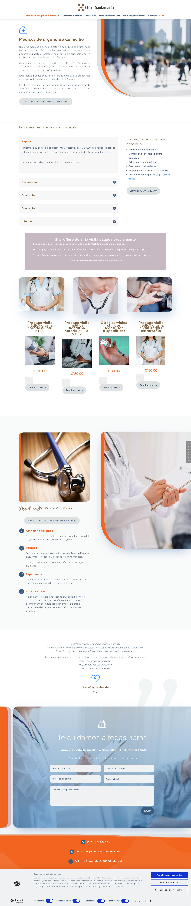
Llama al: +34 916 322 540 (143, 191)
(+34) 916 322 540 (98, 841)
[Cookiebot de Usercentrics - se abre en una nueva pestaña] (16, 901)
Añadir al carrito (37, 387)
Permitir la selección (169, 882)
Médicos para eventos (134, 16)
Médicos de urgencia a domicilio (42, 16)
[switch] (76, 901)
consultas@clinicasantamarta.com (99, 851)
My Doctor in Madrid (72, 16)
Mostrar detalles (140, 901)
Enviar (147, 811)
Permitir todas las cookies (169, 875)
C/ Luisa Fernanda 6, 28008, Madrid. (98, 861)
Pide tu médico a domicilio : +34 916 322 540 (45, 101)
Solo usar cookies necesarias (169, 890)
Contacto (152, 16)
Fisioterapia (90, 16)
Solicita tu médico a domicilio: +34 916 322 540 (52, 520)
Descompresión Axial (109, 16)
